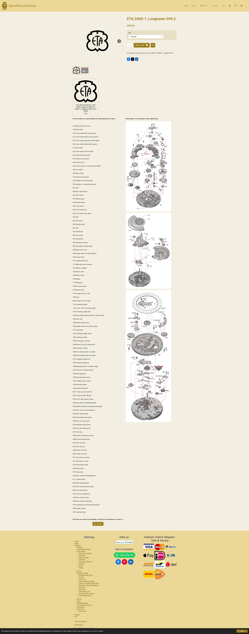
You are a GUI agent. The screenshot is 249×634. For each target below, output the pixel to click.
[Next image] (119, 41)
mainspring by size (82, 603)
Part (129, 33)
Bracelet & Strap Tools (85, 575)
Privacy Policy (79, 625)
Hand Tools (82, 589)
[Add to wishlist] (153, 45)
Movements (80, 607)
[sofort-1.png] (148, 564)
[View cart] (241, 5)
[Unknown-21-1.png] (159, 564)
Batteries (79, 547)
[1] (130, 45)
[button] (76, 70)
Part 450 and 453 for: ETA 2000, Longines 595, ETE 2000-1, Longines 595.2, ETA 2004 (85, 108)
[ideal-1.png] (159, 555)
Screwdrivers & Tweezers (87, 593)
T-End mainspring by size (84, 605)
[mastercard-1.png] (159, 547)
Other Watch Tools (84, 591)
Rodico (81, 565)
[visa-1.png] (148, 547)
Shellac (81, 567)
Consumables (81, 551)
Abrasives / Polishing (85, 553)
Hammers (82, 587)
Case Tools (82, 579)
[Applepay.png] (148, 555)
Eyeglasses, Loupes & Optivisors (88, 585)
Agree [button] (242, 631)
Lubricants (82, 559)
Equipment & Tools (82, 573)
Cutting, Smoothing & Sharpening (89, 583)
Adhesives (82, 555)
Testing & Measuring (85, 595)
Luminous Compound (85, 561)
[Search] (235, 5)
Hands (79, 601)
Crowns (79, 571)
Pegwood (82, 563)
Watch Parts (80, 609)
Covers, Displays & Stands (87, 581)
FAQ (76, 616)
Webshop (77, 545)
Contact (77, 614)
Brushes (81, 577)
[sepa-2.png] (171, 555)
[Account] (230, 5)
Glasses (79, 599)
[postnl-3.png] (159, 574)
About (76, 543)
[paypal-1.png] (171, 547)
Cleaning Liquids (84, 557)
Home (76, 541)
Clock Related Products (84, 549)
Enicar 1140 (82, 611)
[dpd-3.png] (171, 564)
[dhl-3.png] (148, 574)
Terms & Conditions (81, 621)
